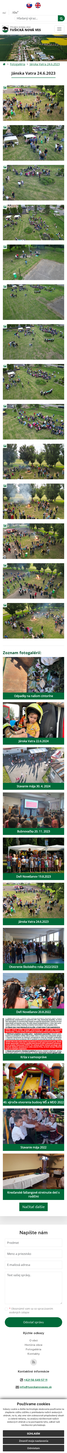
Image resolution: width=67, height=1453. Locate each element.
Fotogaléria (17, 64)
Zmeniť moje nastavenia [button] (33, 1440)
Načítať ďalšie (33, 1206)
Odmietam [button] (33, 1448)
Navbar (9, 28)
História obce (33, 1345)
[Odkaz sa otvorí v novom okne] (33, 1362)
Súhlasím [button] (33, 1433)
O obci (33, 1340)
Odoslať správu (33, 1322)
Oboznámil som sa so (31, 1310)
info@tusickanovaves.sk (36, 1387)
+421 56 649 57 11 (35, 1380)
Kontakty (34, 1353)
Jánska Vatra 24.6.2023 (45, 64)
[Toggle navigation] (59, 29)
